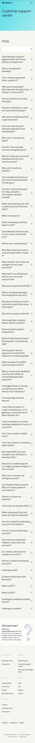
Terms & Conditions (25, 734)
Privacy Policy (23, 736)
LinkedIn (5, 722)
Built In (22, 722)
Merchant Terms (13, 736)
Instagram (13, 722)
